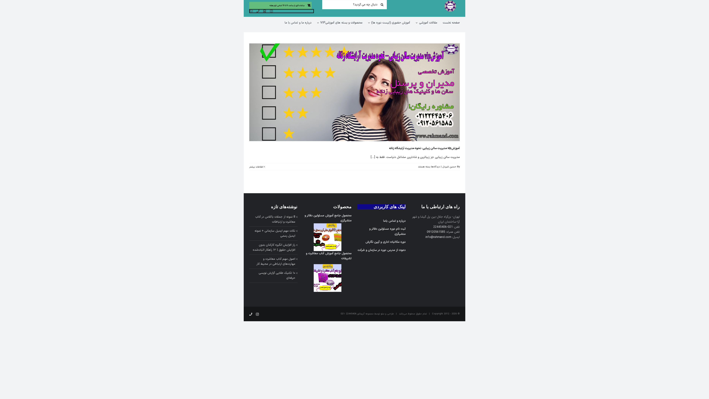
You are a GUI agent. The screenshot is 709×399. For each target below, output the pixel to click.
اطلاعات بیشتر (256, 167)
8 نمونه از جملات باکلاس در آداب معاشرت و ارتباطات (275, 219)
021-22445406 (443, 227)
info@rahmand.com (438, 237)
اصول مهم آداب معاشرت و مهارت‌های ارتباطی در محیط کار (275, 261)
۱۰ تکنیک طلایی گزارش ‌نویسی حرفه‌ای (277, 275)
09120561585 (436, 232)
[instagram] (271, 11)
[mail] (251, 11)
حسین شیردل (449, 167)
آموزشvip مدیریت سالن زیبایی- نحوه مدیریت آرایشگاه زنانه (424, 148)
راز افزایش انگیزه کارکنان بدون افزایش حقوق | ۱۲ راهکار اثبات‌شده (274, 247)
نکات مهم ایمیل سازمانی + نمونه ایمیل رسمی (275, 233)
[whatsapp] (264, 11)
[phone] (257, 11)
